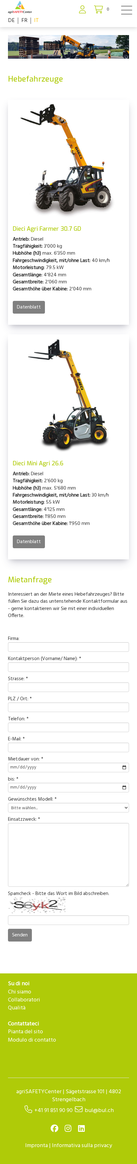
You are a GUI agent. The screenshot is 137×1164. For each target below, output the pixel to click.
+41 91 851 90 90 (53, 1110)
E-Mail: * (16, 739)
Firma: (13, 639)
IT (36, 20)
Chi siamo (19, 992)
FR (24, 20)
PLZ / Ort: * (20, 699)
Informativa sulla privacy (82, 1145)
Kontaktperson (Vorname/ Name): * (44, 659)
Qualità (16, 1008)
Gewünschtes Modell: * (32, 799)
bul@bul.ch (99, 1110)
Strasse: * (18, 679)
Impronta (36, 1145)
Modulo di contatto (32, 1040)
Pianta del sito (25, 1032)
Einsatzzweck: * (24, 819)
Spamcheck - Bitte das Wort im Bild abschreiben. (58, 894)
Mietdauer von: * (25, 759)
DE (11, 20)
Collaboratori (24, 1000)
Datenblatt (29, 307)
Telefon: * (18, 719)
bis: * (13, 779)
